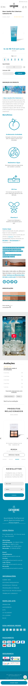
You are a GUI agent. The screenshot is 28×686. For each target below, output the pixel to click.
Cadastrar (14, 495)
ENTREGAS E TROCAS (10, 585)
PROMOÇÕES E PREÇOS (11, 588)
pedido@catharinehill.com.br (13, 568)
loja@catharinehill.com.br (11, 556)
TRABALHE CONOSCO (10, 593)
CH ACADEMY (7, 612)
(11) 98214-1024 (13, 544)
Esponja (10, 236)
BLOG (4, 618)
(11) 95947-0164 (18, 542)
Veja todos (14, 414)
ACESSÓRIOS (7, 607)
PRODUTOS (6, 604)
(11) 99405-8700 (15, 548)
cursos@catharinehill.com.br (13, 560)
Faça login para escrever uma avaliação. (14, 391)
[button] (4, 59)
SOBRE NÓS (7, 579)
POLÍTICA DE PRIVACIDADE (12, 590)
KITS (4, 610)
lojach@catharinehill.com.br (12, 564)
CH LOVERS (7, 615)
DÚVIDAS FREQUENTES (11, 582)
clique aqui (12, 256)
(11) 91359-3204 (16, 546)
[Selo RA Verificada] (15, 659)
